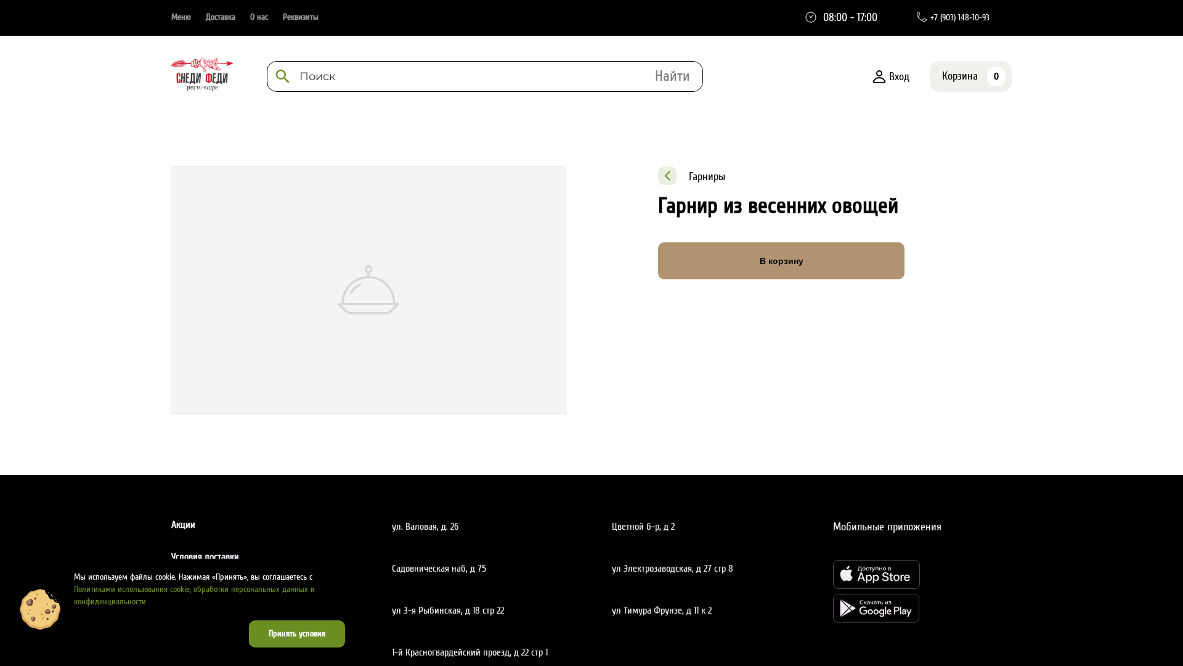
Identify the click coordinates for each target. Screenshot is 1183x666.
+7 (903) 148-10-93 (960, 17)
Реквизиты (301, 17)
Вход (899, 76)
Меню (181, 17)
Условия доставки (205, 557)
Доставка (220, 17)
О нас (259, 17)
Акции (183, 525)
